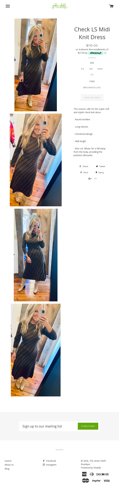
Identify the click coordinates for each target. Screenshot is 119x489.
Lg (92, 74)
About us (9, 464)
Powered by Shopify (91, 467)
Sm (91, 69)
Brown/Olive (92, 87)
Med (100, 69)
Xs (82, 69)
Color (92, 81)
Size (92, 62)
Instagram (51, 464)
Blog (7, 468)
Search (8, 460)
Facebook (51, 460)
